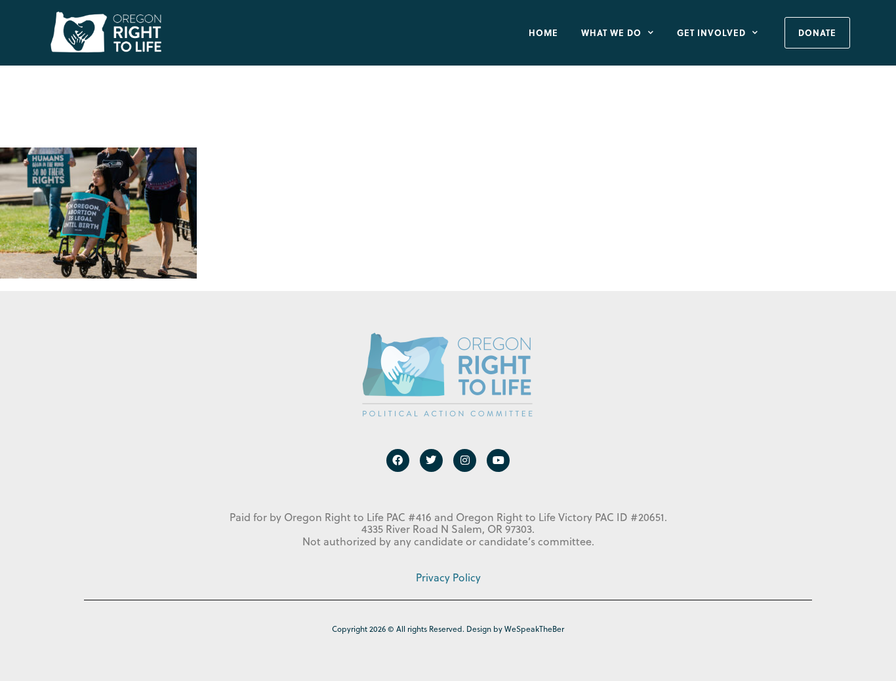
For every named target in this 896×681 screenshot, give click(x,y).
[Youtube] (498, 460)
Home (543, 32)
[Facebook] (397, 460)
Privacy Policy (448, 577)
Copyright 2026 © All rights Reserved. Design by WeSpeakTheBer (448, 628)
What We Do (611, 32)
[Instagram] (464, 460)
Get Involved (711, 32)
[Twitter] (431, 460)
